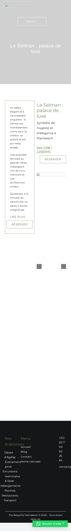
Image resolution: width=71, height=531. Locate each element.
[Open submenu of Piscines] (17, 490)
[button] (50, 523)
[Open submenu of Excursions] (19, 471)
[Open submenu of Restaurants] (20, 495)
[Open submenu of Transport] (18, 500)
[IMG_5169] (17, 5)
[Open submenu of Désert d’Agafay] (17, 454)
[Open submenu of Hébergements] (22, 486)
